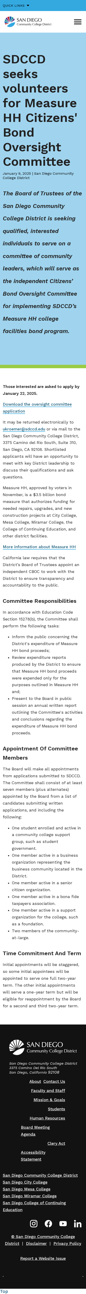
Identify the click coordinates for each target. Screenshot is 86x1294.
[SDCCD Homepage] (28, 22)
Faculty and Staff (48, 1090)
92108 (53, 1072)
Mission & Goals (49, 1100)
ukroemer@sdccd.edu (24, 429)
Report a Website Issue (43, 1258)
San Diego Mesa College (26, 1189)
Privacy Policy (67, 1243)
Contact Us (54, 1081)
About (35, 1081)
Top (4, 1291)
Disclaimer (36, 1243)
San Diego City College (25, 1182)
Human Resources (47, 1118)
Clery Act (56, 1143)
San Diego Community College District (40, 1175)
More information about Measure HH (39, 547)
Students (56, 1109)
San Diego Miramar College (30, 1196)
